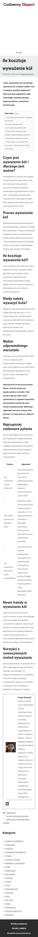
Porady (8, 882)
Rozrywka (9, 893)
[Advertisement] (19, 29)
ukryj (16, 113)
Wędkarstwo (10, 907)
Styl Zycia (9, 900)
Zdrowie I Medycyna (13, 911)
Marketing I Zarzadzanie (15, 863)
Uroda (7, 904)
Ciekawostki (11, 813)
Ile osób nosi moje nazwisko (17, 816)
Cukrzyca (9, 848)
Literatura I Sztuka (12, 859)
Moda (7, 867)
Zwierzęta (9, 915)
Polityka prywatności (19, 924)
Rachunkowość (11, 889)
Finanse (8, 856)
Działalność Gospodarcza (15, 852)
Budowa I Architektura (14, 841)
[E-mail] (7, 804)
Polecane (9, 878)
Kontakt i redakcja (19, 928)
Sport (7, 896)
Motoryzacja (10, 870)
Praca (7, 885)
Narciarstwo (10, 874)
